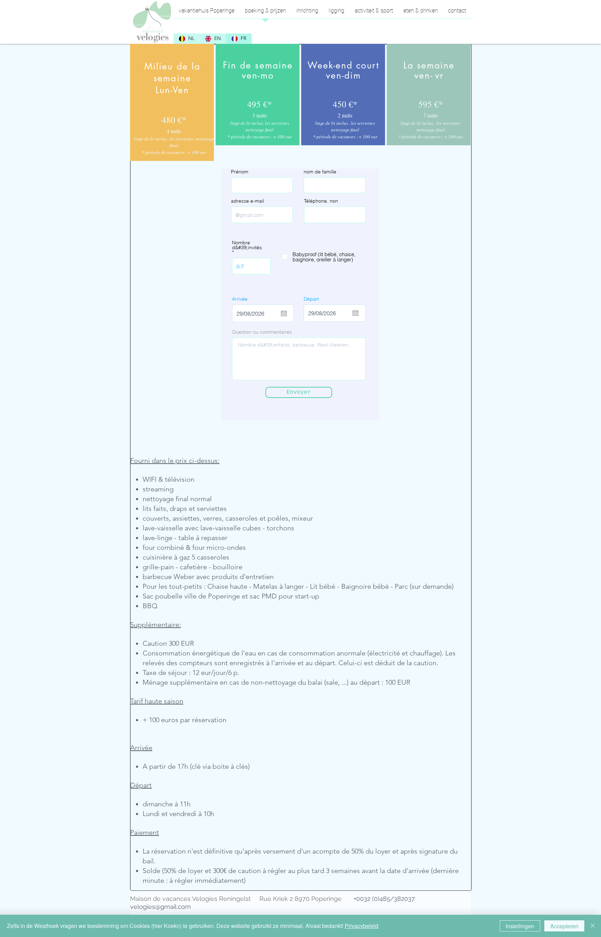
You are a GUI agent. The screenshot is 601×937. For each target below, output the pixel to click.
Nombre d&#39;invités (247, 245)
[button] (374, 13)
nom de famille (320, 171)
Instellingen (520, 926)
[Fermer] (592, 925)
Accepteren (564, 926)
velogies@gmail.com (160, 906)
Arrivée (240, 298)
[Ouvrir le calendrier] (284, 313)
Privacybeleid (361, 926)
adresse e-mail (247, 200)
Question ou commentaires (262, 331)
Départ (311, 298)
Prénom (239, 171)
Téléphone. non (321, 200)
